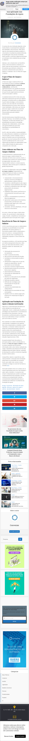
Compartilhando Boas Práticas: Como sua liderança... (17, 483)
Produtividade (14, 466)
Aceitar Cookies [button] (20, 736)
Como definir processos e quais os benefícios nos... (18, 497)
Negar (16, 9)
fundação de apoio (18, 385)
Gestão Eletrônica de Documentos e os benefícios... (17, 490)
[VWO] (5, 9)
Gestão (19, 465)
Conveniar (18, 17)
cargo (4, 385)
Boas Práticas (14, 465)
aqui (8, 365)
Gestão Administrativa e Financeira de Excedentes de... (17, 470)
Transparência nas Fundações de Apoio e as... (17, 476)
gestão (4, 387)
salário (18, 389)
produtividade (11, 389)
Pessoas (10, 387)
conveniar (9, 385)
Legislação (18, 473)
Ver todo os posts (14, 531)
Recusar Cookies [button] (8, 736)
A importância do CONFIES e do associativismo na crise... (18, 505)
